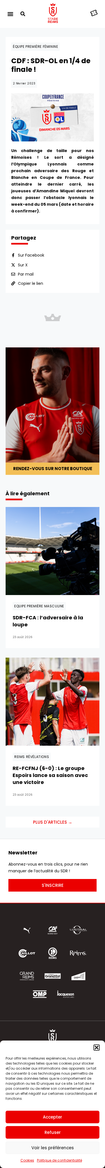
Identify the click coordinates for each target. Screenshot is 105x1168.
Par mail (26, 274)
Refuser (53, 1132)
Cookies (27, 1160)
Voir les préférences (52, 1148)
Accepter (52, 1117)
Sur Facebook (31, 255)
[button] (96, 1047)
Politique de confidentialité (59, 1160)
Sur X (23, 265)
